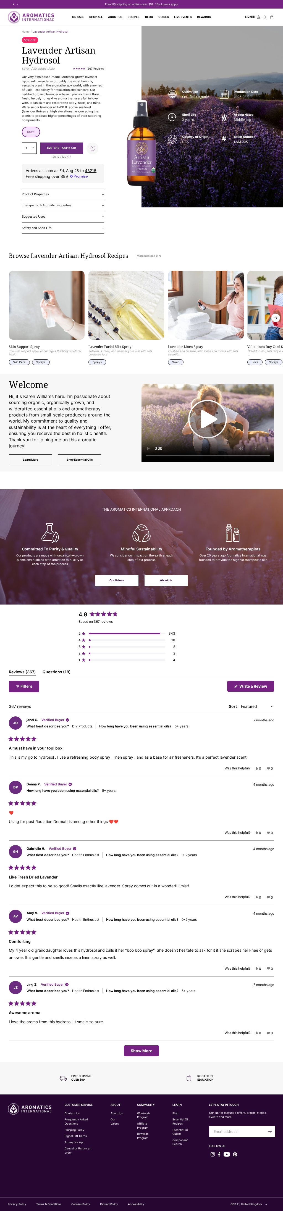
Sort (233, 706)
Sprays (40, 362)
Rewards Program (142, 1136)
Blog (175, 1113)
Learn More (30, 459)
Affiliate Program (142, 1126)
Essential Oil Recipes (180, 1121)
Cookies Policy (80, 1204)
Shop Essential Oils (80, 459)
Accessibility (136, 1204)
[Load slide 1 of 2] (13, 4)
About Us (166, 580)
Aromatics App (74, 1142)
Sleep (175, 362)
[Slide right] (275, 317)
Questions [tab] (57, 672)
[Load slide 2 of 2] (17, 4)
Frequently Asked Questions (76, 1121)
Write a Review (256, 688)
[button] (96, 17)
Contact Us (72, 1113)
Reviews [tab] (22, 672)
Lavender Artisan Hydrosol (50, 31)
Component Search (180, 1142)
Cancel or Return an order (78, 1150)
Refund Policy (109, 1204)
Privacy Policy (17, 1204)
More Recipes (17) (149, 256)
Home (26, 31)
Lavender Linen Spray (185, 347)
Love (255, 362)
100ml (31, 132)
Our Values (116, 580)
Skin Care (19, 362)
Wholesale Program (143, 1115)
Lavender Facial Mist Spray (110, 347)
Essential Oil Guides (180, 1132)
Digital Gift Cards (76, 1136)
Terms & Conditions (48, 1204)
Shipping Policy (74, 1130)
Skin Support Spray (24, 347)
